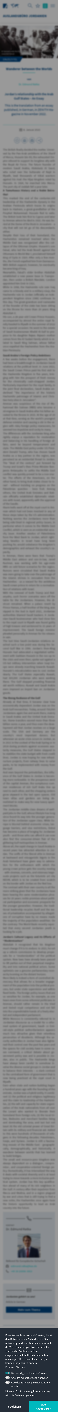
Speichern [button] (14, 1406)
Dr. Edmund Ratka (29, 84)
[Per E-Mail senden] (32, 140)
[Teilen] (39, 140)
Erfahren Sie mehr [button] (15, 1367)
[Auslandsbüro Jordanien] (14, 5)
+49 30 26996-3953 (21, 1271)
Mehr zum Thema (29, 1309)
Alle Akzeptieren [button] (43, 1406)
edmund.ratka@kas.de (24, 1266)
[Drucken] (25, 140)
